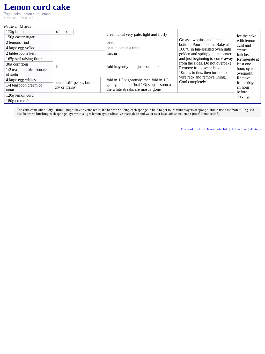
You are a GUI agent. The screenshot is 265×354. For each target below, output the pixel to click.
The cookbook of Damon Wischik (204, 129)
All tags (255, 129)
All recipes (238, 129)
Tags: (8, 14)
